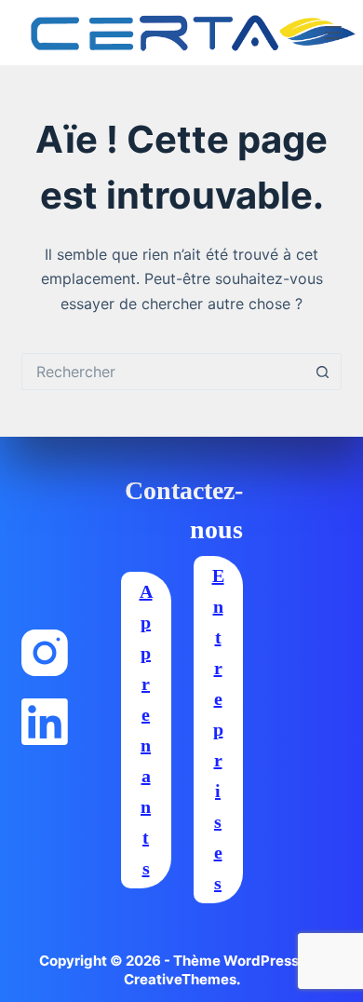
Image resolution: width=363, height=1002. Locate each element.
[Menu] (333, 32)
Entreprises (218, 729)
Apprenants (146, 729)
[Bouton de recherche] (323, 371)
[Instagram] (44, 653)
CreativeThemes (180, 979)
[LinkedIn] (44, 721)
